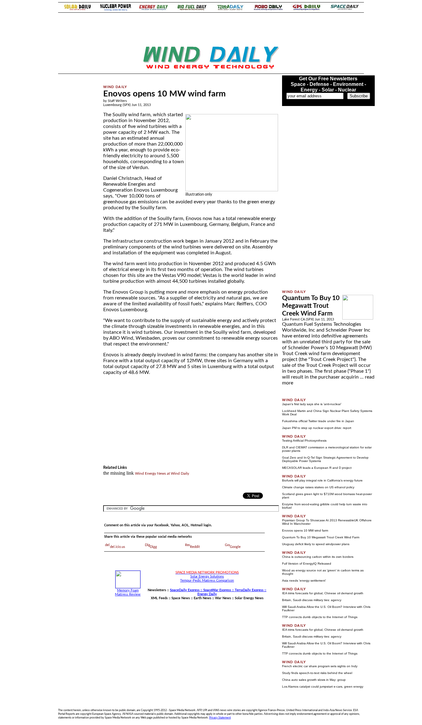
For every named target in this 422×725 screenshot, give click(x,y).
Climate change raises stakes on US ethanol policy (318, 487)
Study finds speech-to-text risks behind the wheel (317, 673)
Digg (153, 547)
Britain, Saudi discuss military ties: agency (311, 600)
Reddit (195, 547)
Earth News (202, 598)
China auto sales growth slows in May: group (314, 679)
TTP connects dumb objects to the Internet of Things (319, 617)
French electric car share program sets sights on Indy (319, 666)
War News (223, 598)
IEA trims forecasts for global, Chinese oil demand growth (322, 593)
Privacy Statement (220, 717)
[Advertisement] (183, 77)
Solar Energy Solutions (207, 576)
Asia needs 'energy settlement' (304, 580)
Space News (180, 598)
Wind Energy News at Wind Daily (162, 473)
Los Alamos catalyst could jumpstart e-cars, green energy (322, 686)
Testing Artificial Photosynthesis (304, 440)
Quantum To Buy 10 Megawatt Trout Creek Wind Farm (311, 306)
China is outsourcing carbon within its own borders (317, 556)
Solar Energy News (249, 598)
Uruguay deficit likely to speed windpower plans (315, 544)
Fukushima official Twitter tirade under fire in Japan (318, 421)
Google (235, 547)
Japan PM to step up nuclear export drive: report (316, 428)
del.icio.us (117, 547)
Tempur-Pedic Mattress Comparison (207, 580)
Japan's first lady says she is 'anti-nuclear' (311, 404)
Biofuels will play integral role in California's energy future (322, 480)
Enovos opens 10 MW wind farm (305, 530)
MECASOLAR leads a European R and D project (317, 467)
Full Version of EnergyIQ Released (306, 563)
